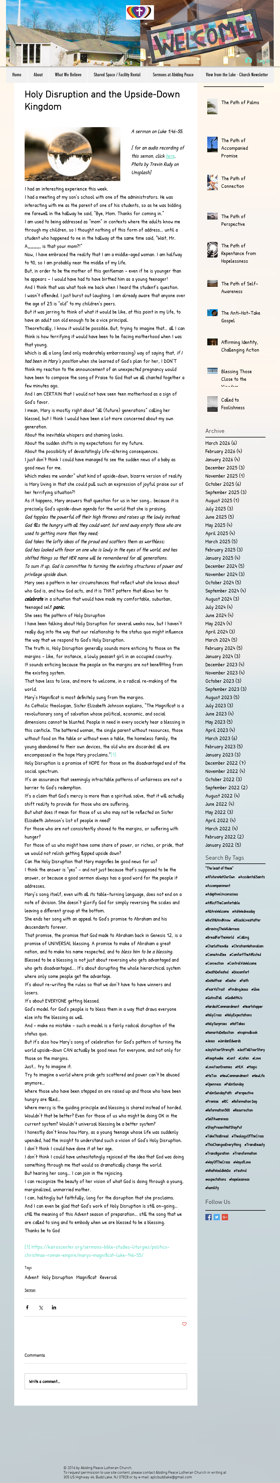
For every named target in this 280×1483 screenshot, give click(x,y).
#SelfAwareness (216, 1118)
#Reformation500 (217, 1110)
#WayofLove (242, 1161)
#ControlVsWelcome (241, 963)
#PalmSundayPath (218, 1092)
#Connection (214, 963)
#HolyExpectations (238, 1014)
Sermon (30, 1289)
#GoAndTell (213, 997)
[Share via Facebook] (27, 1307)
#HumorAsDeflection (219, 1032)
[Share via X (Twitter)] (40, 1307)
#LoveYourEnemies (218, 1066)
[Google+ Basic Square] (225, 1217)
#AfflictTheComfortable (222, 902)
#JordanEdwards (229, 1040)
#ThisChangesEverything (223, 1144)
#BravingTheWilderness (222, 928)
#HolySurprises (216, 1023)
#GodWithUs (233, 997)
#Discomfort (240, 971)
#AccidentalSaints (251, 876)
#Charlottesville (216, 945)
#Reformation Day (244, 1101)
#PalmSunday (234, 1084)
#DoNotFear (213, 980)
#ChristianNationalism (247, 945)
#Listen (243, 1058)
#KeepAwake (214, 1058)
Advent (32, 1277)
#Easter (230, 980)
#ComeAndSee (215, 954)
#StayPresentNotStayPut (223, 1127)
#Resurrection (243, 1110)
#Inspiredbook (247, 1032)
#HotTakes (237, 1023)
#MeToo (211, 1075)
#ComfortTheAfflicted (245, 954)
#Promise (211, 1101)
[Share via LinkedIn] (54, 1307)
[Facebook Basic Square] (208, 1217)
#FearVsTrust (215, 989)
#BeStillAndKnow (217, 920)
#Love (256, 1058)
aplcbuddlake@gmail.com (171, 1477)
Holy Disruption (57, 1277)
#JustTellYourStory (251, 1049)
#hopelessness (239, 1179)
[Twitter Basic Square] (217, 1217)
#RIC (225, 1101)
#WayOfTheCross (217, 1161)
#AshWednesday (243, 911)
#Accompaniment (217, 885)
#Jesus (210, 1040)
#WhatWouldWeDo (218, 1170)
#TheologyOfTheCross (248, 1135)
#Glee (255, 989)
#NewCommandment (234, 1075)
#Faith (244, 980)
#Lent (231, 1058)
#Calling (243, 937)
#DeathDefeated (216, 971)
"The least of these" (219, 868)
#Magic (252, 1066)
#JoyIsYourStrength (219, 1049)
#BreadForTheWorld (219, 937)
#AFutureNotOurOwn (220, 876)
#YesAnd (240, 1170)
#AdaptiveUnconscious (221, 894)
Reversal (108, 1277)
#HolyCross (213, 1014)
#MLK (239, 1066)
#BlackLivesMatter (247, 920)
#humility (212, 1187)
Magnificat (86, 1277)
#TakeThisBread (216, 1135)
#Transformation (245, 1153)
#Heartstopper (253, 1006)
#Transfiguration (217, 1153)
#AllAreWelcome (217, 911)
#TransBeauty (254, 1144)
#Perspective (244, 1092)
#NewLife (258, 1075)
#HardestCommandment (222, 1006)
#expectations (215, 1179)
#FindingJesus (238, 989)
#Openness (213, 1084)
